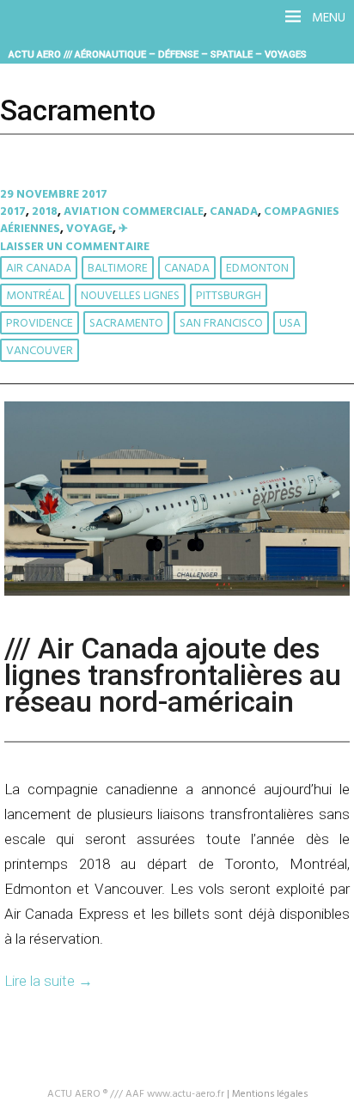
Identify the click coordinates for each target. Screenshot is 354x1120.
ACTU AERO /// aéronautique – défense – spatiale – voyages (158, 54)
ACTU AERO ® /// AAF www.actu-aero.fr (135, 1094)
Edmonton (257, 268)
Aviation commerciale (134, 212)
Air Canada (38, 268)
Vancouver (39, 351)
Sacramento (126, 324)
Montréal (35, 296)
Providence (39, 324)
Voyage (89, 229)
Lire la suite (48, 980)
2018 (45, 212)
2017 (13, 212)
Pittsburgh (228, 296)
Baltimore (118, 268)
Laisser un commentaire (75, 247)
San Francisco (221, 324)
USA (290, 324)
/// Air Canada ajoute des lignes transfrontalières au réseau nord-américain (172, 675)
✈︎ (123, 229)
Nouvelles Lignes (130, 296)
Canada (234, 212)
